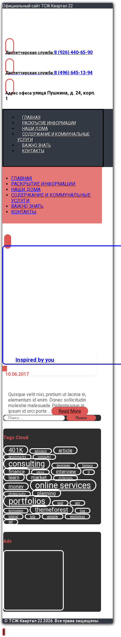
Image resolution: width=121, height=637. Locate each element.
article (65, 450)
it (89, 472)
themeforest (51, 509)
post (60, 503)
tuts (32, 516)
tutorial (13, 516)
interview (66, 471)
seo (77, 503)
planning (46, 493)
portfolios (27, 501)
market (39, 477)
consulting (27, 464)
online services (63, 485)
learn (14, 477)
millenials (65, 478)
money (16, 486)
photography (17, 494)
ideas (40, 472)
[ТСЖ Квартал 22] (36, 32)
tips (82, 511)
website (52, 516)
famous (87, 465)
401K (16, 450)
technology (16, 511)
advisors (41, 451)
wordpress (77, 516)
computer (44, 457)
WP (11, 522)
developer (63, 465)
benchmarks (17, 457)
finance (17, 471)
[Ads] (33, 609)
